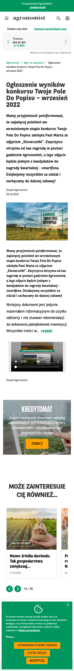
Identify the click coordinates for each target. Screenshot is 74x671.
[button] (6, 18)
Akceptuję (37, 660)
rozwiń (46, 331)
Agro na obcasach (34, 63)
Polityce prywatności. (29, 631)
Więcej (9, 637)
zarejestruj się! (38, 7)
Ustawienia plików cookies (37, 645)
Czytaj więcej (37, 653)
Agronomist (12, 63)
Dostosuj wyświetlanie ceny (50, 29)
